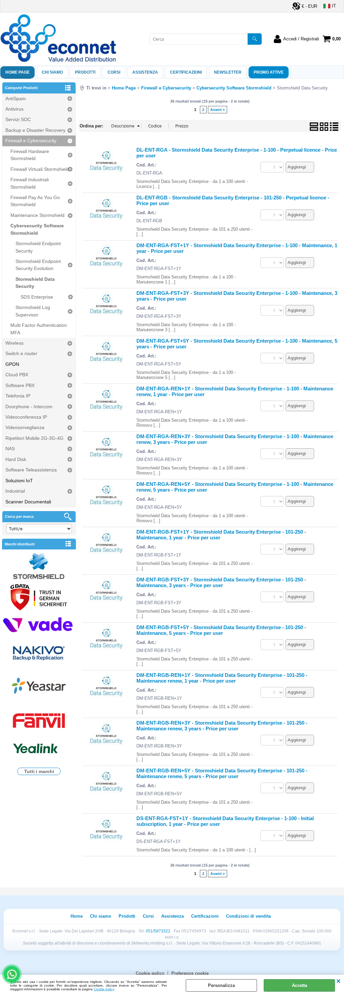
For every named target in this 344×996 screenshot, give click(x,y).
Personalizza (221, 985)
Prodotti (85, 72)
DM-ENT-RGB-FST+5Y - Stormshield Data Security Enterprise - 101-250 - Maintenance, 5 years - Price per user (221, 630)
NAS (10, 448)
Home (77, 916)
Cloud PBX (16, 374)
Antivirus (14, 109)
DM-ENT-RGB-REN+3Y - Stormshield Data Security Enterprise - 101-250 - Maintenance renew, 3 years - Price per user (221, 725)
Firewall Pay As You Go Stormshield (35, 201)
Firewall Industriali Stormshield (29, 183)
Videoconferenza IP (26, 417)
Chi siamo (52, 72)
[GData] (39, 598)
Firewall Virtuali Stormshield (39, 169)
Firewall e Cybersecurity (30, 140)
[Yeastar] (39, 687)
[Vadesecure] (39, 624)
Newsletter (228, 72)
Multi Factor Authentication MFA (38, 328)
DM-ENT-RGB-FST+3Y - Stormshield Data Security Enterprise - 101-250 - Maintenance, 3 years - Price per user (221, 582)
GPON (12, 364)
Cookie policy (104, 989)
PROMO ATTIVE (269, 72)
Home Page (17, 72)
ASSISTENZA (145, 72)
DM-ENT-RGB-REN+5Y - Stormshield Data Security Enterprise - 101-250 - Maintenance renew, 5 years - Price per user (221, 773)
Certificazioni (186, 72)
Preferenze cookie (190, 973)
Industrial (15, 491)
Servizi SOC (18, 119)
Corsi (114, 72)
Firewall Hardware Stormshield (29, 155)
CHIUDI (338, 981)
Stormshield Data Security (35, 282)
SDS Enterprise (36, 297)
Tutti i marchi (39, 771)
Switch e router (21, 353)
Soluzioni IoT (19, 480)
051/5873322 (158, 931)
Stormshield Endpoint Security (38, 247)
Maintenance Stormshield (37, 215)
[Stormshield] (39, 566)
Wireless (14, 343)
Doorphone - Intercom (28, 406)
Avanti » (217, 110)
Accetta (299, 985)
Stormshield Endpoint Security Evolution (38, 265)
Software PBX (20, 385)
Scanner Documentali (28, 501)
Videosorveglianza (24, 427)
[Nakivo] (39, 653)
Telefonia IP (17, 395)
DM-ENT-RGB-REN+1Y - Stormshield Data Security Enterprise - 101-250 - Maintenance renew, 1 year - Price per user (221, 678)
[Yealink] (39, 749)
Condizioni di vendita (248, 916)
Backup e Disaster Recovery (35, 130)
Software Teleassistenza (31, 469)
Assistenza (172, 916)
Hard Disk (15, 459)
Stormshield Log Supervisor (32, 311)
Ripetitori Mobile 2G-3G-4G (34, 438)
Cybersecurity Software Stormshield (37, 229)
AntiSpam (15, 98)
